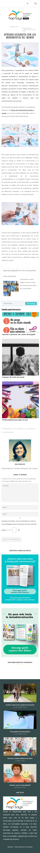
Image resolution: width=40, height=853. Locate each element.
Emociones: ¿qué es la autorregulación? (20, 785)
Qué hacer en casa (28, 30)
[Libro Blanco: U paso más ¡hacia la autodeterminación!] (20, 632)
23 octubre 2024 (20, 707)
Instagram (17, 669)
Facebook (5, 669)
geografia (30, 428)
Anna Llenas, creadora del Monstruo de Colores (20, 758)
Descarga (31, 303)
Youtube (29, 669)
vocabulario (8, 432)
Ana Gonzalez (20, 464)
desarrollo (20, 428)
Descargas (26, 28)
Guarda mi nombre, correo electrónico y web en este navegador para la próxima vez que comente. (19, 522)
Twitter (11, 669)
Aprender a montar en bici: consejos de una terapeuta (20, 705)
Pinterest (23, 669)
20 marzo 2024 (20, 787)
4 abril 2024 (20, 761)
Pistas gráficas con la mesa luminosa (20, 731)
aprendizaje (8, 428)
